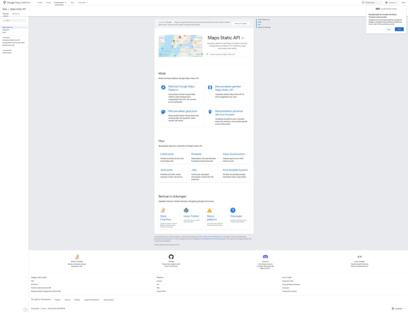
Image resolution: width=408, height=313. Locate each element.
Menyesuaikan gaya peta (182, 111)
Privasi (43, 308)
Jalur (194, 170)
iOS (158, 284)
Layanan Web (161, 291)
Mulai (399, 29)
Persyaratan (35, 308)
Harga (48, 3)
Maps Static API (18, 9)
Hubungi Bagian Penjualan (291, 284)
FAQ (32, 281)
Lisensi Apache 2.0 (168, 239)
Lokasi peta (167, 154)
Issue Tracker (191, 216)
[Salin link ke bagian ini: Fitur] (167, 141)
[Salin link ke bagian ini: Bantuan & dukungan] (189, 196)
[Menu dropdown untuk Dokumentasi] (66, 2)
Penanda (196, 154)
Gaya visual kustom (234, 154)
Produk (39, 3)
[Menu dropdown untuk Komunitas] (88, 2)
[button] (14, 45)
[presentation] (204, 73)
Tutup (389, 29)
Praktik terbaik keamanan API (41, 288)
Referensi (16, 14)
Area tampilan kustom (235, 170)
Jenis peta (166, 170)
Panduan (6, 14)
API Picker (34, 284)
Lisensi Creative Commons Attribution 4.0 (210, 237)
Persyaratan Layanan (289, 291)
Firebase (77, 300)
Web (5, 9)
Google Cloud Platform (91, 300)
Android (159, 281)
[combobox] (371, 2)
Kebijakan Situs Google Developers (215, 239)
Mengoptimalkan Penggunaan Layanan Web (46, 291)
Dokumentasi (59, 3)
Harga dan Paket (288, 281)
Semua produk (109, 300)
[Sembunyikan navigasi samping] (25, 309)
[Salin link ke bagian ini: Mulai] (168, 73)
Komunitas (82, 3)
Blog (72, 3)
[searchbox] (14, 20)
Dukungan (236, 216)
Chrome (67, 300)
